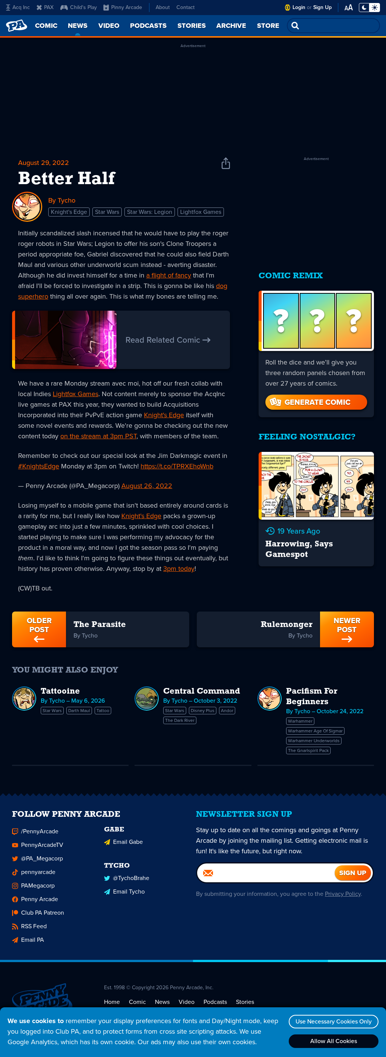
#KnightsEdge (38, 466)
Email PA (32, 939)
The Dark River (180, 720)
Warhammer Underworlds (314, 740)
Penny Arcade (39, 899)
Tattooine (60, 691)
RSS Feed (34, 926)
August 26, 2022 (146, 486)
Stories (245, 1002)
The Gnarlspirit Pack (308, 750)
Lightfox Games (200, 211)
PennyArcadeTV (42, 844)
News (162, 1002)
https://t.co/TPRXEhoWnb (177, 466)
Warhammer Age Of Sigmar (315, 731)
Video (187, 1002)
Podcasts (215, 1002)
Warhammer (300, 721)
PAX (49, 7)
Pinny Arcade (126, 7)
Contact (185, 7)
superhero (33, 296)
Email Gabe (128, 841)
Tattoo (102, 710)
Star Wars (107, 211)
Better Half (66, 180)
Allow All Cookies (333, 1041)
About (163, 7)
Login (299, 7)
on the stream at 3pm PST (98, 436)
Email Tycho (129, 891)
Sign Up (322, 7)
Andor (227, 710)
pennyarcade (38, 872)
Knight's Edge (69, 211)
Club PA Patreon (42, 912)
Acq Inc (21, 7)
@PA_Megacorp (42, 858)
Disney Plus (202, 710)
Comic (137, 1002)
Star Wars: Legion (149, 211)
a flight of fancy (168, 275)
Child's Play (83, 7)
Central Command (201, 691)
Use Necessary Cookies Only (334, 1021)
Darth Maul (79, 710)
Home (112, 1002)
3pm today (179, 568)
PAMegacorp (38, 885)
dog (221, 286)
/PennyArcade (39, 831)
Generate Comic (318, 402)
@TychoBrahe (131, 878)
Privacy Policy (343, 893)
